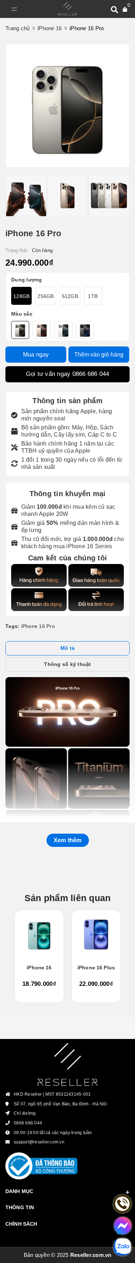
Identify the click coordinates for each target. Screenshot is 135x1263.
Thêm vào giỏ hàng (98, 354)
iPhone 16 (39, 967)
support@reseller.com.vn (39, 1142)
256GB (45, 296)
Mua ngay (36, 354)
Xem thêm (68, 840)
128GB (21, 296)
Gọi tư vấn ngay (67, 373)
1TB (93, 296)
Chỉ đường (25, 1113)
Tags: (13, 626)
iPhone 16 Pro (38, 626)
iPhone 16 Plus (96, 967)
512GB (70, 296)
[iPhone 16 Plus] (96, 934)
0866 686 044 (90, 373)
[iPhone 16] (39, 934)
